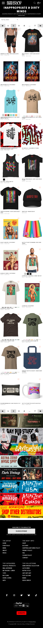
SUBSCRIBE (21, 531)
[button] (3, 3)
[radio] (3, 115)
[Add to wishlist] (18, 29)
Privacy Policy (32, 621)
